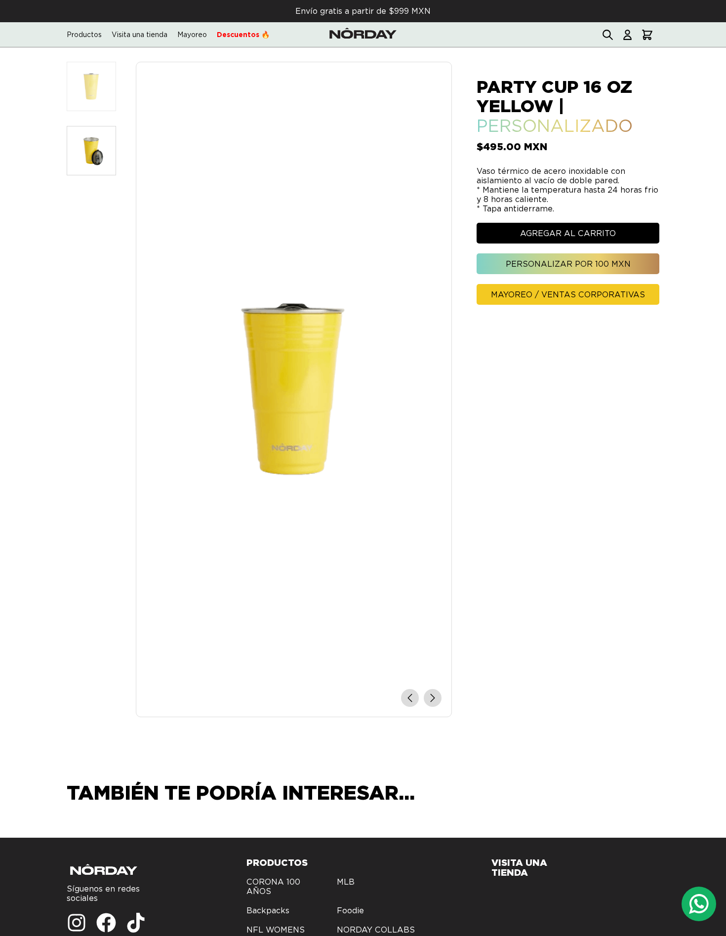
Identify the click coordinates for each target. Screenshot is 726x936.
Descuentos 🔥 (243, 35)
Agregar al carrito (568, 233)
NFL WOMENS (275, 930)
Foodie (350, 910)
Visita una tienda (139, 35)
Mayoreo (192, 35)
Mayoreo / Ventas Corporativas (568, 294)
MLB (346, 882)
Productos (84, 35)
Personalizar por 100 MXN (568, 264)
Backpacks (267, 910)
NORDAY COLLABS (376, 930)
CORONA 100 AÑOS (273, 886)
